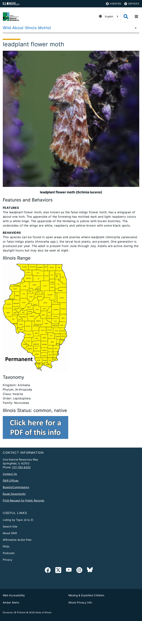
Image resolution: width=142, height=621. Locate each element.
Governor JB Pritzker (14, 612)
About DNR (10, 533)
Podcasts (9, 553)
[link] (48, 570)
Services (133, 3)
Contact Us (10, 473)
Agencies (115, 3)
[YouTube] (69, 570)
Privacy (7, 559)
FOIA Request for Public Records (23, 500)
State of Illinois (43, 612)
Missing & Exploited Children (86, 595)
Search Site (10, 526)
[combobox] (112, 16)
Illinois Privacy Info (80, 602)
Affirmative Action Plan (17, 539)
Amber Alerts (11, 602)
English (109, 16)
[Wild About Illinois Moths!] (134, 28)
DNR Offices (10, 480)
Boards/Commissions (16, 487)
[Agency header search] (126, 16)
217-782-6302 (21, 467)
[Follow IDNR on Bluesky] (90, 570)
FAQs (6, 546)
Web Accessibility (14, 595)
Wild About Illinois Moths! (27, 27)
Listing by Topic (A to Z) (18, 519)
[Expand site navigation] (136, 17)
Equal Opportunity (14, 493)
